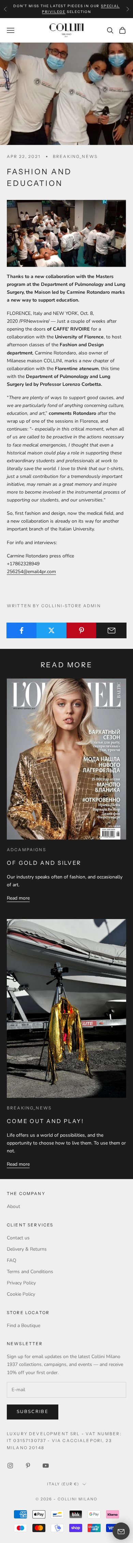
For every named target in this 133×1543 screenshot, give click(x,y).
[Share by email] (111, 630)
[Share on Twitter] (51, 630)
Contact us (18, 1238)
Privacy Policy (21, 1283)
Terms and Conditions (30, 1271)
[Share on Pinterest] (82, 630)
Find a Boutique (23, 1325)
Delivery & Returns (27, 1249)
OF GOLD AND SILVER (44, 862)
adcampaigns (26, 849)
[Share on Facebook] (21, 630)
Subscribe (32, 1412)
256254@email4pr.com (31, 571)
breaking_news (75, 156)
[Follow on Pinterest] (28, 1465)
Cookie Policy (21, 1294)
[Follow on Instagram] (10, 1465)
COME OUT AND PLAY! (45, 1121)
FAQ (11, 1260)
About (13, 1206)
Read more (18, 898)
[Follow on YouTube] (45, 1465)
